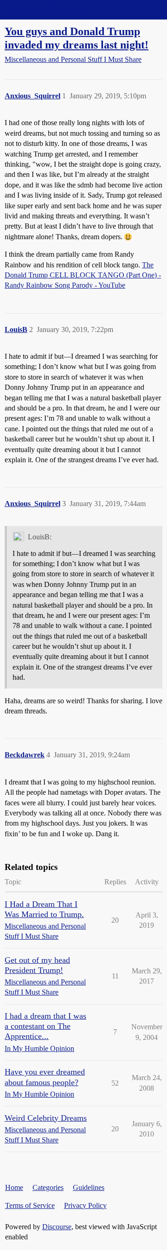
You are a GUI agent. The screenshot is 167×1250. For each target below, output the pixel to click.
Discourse (56, 1227)
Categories (48, 1187)
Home (14, 1187)
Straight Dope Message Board (49, 9)
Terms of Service (30, 1205)
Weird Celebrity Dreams (46, 1118)
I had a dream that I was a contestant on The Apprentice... (45, 1026)
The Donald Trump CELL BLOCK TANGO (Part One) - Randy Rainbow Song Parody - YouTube (83, 275)
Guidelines (88, 1187)
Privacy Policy (85, 1205)
